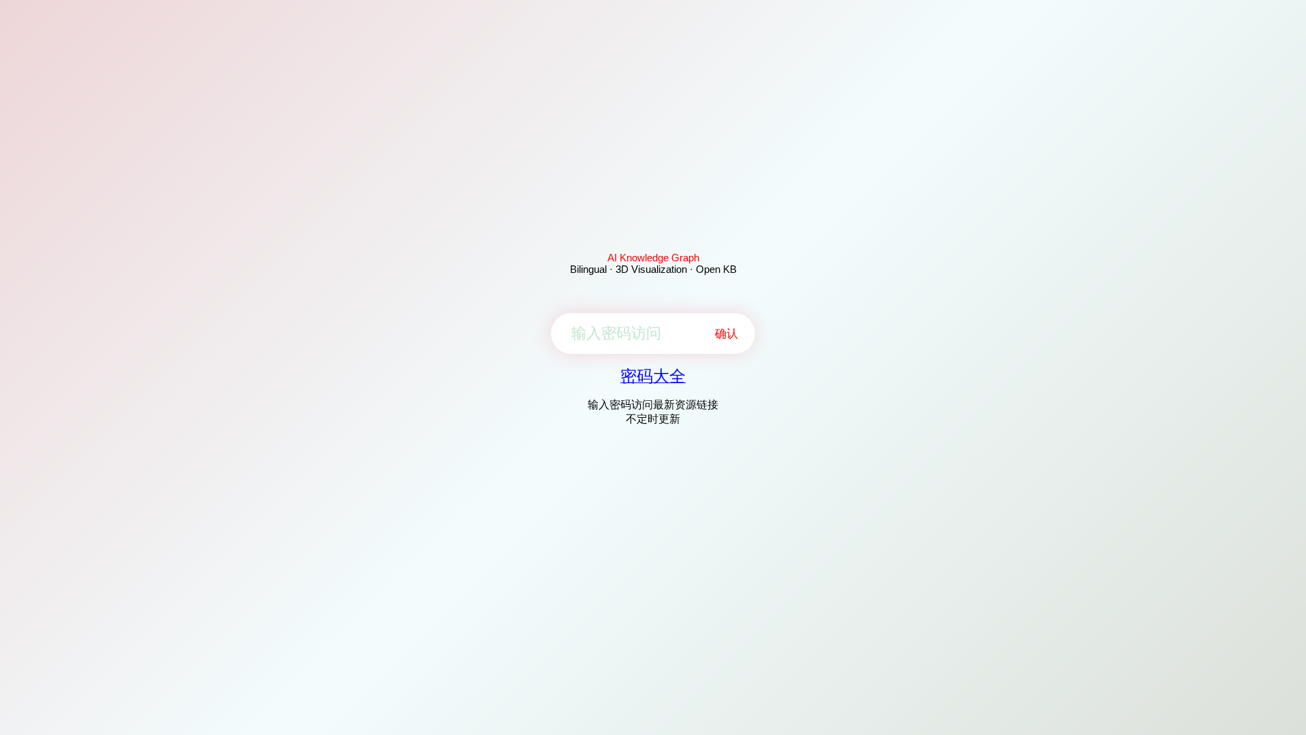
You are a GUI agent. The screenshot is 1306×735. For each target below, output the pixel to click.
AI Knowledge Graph (653, 257)
